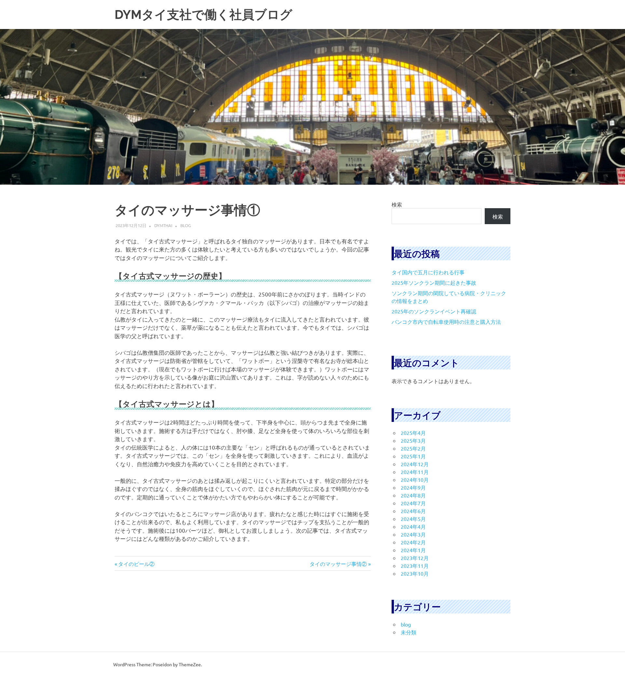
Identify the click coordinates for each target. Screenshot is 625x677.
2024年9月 (413, 487)
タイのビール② (136, 563)
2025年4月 (413, 432)
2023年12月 (415, 558)
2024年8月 (413, 495)
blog (185, 225)
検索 (397, 204)
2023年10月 (415, 573)
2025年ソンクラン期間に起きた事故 (434, 282)
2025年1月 (413, 456)
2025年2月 (413, 448)
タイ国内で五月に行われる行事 (428, 272)
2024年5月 (413, 518)
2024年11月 (415, 471)
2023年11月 (415, 565)
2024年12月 (415, 464)
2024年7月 (413, 503)
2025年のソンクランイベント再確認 (434, 311)
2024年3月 (413, 534)
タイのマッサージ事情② (338, 563)
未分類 (408, 632)
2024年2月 (413, 542)
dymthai (163, 225)
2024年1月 (413, 550)
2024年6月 (413, 511)
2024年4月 (413, 526)
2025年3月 (413, 440)
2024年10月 (415, 479)
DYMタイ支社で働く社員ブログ (203, 14)
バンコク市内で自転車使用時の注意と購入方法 (446, 321)
